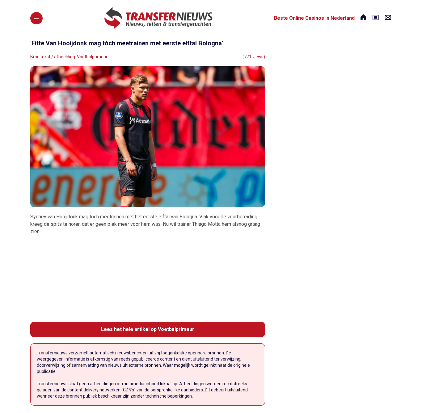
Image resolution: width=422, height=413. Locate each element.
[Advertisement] (147, 278)
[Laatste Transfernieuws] (158, 18)
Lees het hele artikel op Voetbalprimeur (147, 329)
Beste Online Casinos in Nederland (314, 18)
